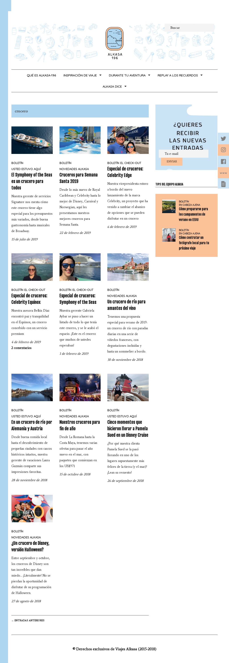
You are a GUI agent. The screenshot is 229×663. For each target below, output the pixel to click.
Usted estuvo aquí (26, 169)
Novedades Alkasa (74, 169)
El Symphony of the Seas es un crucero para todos (31, 181)
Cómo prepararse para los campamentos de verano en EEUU (193, 214)
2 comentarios (21, 348)
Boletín (17, 163)
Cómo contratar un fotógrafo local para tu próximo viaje (194, 243)
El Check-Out (130, 163)
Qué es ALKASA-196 (41, 75)
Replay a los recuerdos (178, 75)
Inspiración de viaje (80, 75)
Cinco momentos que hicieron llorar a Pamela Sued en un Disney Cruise (127, 429)
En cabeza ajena (189, 205)
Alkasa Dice (112, 86)
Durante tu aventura (127, 75)
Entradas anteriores (28, 620)
